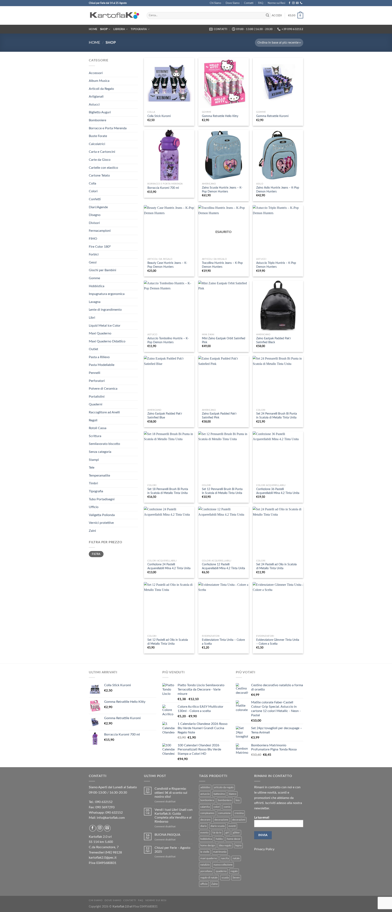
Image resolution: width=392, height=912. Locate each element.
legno (238, 845)
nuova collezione (223, 865)
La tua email (261, 817)
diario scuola (217, 826)
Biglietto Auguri (100, 112)
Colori (93, 191)
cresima (239, 813)
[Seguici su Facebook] (289, 3)
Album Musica (99, 80)
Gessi (93, 262)
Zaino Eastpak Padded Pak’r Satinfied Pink (219, 415)
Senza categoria (100, 451)
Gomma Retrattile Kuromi (272, 116)
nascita (225, 858)
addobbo (205, 787)
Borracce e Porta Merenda (108, 128)
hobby (219, 839)
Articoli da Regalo (101, 88)
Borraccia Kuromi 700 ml (163, 187)
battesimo (219, 794)
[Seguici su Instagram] (293, 3)
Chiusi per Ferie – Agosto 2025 (172, 849)
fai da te (217, 832)
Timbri (93, 483)
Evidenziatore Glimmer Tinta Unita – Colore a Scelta (277, 641)
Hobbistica (96, 286)
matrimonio (219, 852)
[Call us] (301, 3)
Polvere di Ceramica (103, 388)
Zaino (214, 884)
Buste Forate (98, 136)
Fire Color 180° (100, 246)
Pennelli (94, 372)
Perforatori (97, 380)
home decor (234, 839)
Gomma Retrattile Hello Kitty (220, 116)
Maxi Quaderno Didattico (107, 341)
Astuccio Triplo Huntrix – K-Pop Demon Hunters (276, 264)
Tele (91, 467)
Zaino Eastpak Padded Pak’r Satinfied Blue (164, 415)
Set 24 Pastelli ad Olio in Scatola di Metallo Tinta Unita (276, 566)
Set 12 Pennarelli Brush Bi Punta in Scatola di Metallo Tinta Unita (222, 491)
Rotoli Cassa (97, 428)
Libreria (119, 29)
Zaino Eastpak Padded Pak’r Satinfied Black (273, 340)
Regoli (93, 420)
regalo (234, 871)
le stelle (204, 852)
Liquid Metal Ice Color (104, 325)
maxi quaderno (208, 858)
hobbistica (206, 839)
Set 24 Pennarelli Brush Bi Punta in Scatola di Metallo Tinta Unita (276, 415)
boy (238, 800)
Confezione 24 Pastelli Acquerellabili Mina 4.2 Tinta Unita (168, 566)
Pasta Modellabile (101, 365)
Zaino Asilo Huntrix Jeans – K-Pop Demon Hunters (277, 189)
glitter (236, 832)
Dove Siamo (232, 3)
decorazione (221, 820)
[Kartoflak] (114, 15)
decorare (205, 820)
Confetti (95, 199)
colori (217, 807)
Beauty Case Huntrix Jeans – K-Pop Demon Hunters (167, 264)
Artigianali (96, 96)
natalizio (205, 865)
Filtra (96, 554)
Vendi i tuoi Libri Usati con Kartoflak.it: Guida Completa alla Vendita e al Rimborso (174, 815)
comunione (224, 813)
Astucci (94, 104)
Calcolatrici (97, 144)
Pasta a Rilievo (99, 357)
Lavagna (94, 302)
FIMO (93, 238)
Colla (92, 183)
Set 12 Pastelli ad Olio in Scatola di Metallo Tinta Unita (167, 641)
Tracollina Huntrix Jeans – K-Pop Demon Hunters (222, 264)
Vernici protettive (101, 522)
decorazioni (238, 820)
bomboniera (207, 800)
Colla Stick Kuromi (159, 116)
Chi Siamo (215, 3)
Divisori (94, 223)
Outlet (93, 349)
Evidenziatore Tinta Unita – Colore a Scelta (223, 641)
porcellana (206, 871)
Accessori (96, 73)
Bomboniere (97, 120)
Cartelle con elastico (103, 167)
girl (227, 832)
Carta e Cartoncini (102, 151)
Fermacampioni (100, 230)
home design (207, 845)
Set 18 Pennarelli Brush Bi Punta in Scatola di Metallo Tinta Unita (167, 491)
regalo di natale (209, 877)
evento (204, 832)
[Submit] (267, 15)
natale (236, 858)
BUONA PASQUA (167, 834)
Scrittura (95, 436)
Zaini (92, 530)
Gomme (94, 278)
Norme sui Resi (276, 3)
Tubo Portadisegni (102, 499)
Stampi (94, 459)
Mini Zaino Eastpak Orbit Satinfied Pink (223, 340)
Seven (236, 877)
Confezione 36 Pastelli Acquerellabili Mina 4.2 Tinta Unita (277, 491)
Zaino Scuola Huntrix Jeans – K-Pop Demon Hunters (222, 189)
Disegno (94, 215)
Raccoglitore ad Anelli (104, 412)
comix (227, 807)
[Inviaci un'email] (297, 3)
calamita (205, 807)
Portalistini (97, 396)
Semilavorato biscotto (104, 443)
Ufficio (93, 507)
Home (93, 29)
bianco (232, 794)
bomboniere (225, 800)
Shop (104, 29)
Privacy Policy (264, 849)
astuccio (205, 794)
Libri (92, 317)
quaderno (221, 871)
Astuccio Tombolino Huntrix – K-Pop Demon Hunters (168, 340)
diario (203, 826)
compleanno (207, 813)
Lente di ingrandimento (105, 309)
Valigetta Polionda (102, 515)
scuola (225, 877)
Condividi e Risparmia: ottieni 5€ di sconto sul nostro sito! (171, 792)
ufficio (203, 884)
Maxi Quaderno (100, 333)
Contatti (248, 3)
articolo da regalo (224, 787)
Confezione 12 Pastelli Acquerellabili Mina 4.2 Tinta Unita (223, 566)
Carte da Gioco (99, 159)
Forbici (94, 254)
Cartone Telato (99, 175)
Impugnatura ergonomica (107, 294)
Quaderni (95, 404)
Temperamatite (99, 475)
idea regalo (225, 845)
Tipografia (139, 29)
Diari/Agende (98, 207)
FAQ (260, 3)
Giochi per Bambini (102, 270)
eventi (232, 826)
